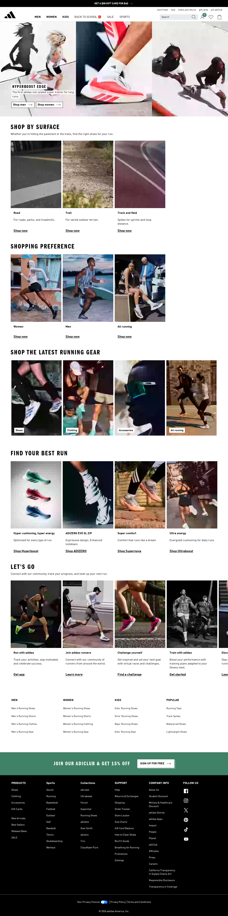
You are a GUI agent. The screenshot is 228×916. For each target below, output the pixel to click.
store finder (162, 10)
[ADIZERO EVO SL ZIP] (88, 508)
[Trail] (88, 188)
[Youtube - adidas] (200, 839)
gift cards (203, 10)
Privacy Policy (117, 902)
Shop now (21, 230)
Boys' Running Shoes (126, 724)
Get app (19, 674)
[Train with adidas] (192, 630)
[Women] (36, 298)
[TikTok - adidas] (200, 830)
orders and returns (187, 10)
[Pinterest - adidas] (200, 820)
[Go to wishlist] (211, 17)
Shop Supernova (129, 551)
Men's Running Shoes (23, 708)
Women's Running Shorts (77, 716)
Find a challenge (130, 674)
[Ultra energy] (192, 508)
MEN (38, 17)
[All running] (140, 298)
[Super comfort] (140, 508)
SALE (110, 17)
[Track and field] (140, 188)
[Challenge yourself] (140, 630)
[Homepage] (10, 15)
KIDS (65, 17)
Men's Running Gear (22, 732)
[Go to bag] (219, 17)
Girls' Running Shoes (126, 716)
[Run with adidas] (36, 630)
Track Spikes (173, 716)
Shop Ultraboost (181, 551)
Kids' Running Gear (125, 732)
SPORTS (125, 17)
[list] (114, 188)
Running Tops (174, 708)
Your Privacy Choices (88, 902)
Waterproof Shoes (176, 724)
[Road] (36, 188)
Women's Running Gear (76, 732)
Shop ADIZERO (76, 551)
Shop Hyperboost (26, 551)
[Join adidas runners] (88, 630)
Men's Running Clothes (24, 724)
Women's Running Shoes (76, 708)
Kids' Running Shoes (126, 708)
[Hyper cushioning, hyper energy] (36, 508)
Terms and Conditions (139, 902)
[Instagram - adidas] (200, 801)
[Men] (88, 298)
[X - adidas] (200, 811)
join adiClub (216, 10)
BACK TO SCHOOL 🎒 (87, 17)
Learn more (74, 674)
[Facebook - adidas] (200, 791)
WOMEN (51, 17)
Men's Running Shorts (23, 716)
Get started (178, 674)
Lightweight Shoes (176, 732)
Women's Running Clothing (78, 724)
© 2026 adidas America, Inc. (114, 911)
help (173, 10)
